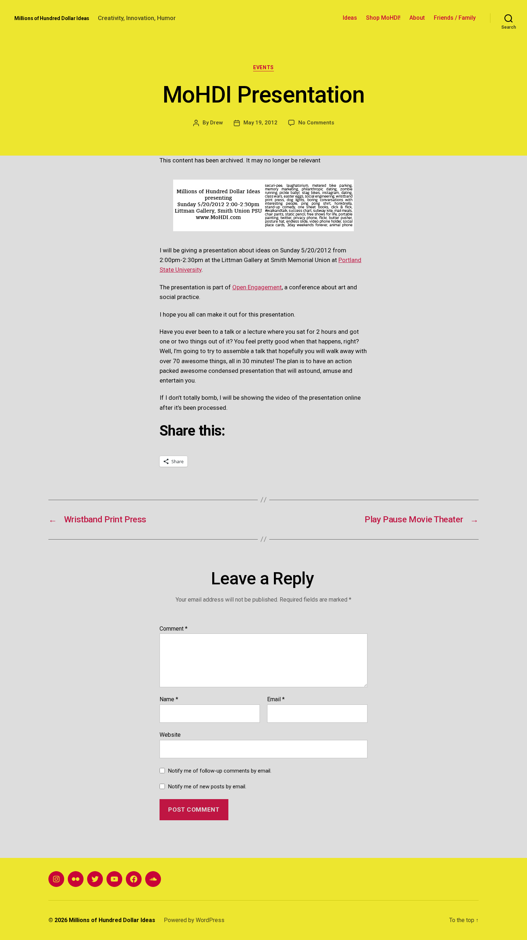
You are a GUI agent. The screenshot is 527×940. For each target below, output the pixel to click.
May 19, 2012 (260, 122)
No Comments (316, 122)
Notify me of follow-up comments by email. (219, 771)
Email (276, 699)
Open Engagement (257, 287)
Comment (173, 629)
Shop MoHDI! (383, 17)
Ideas (350, 17)
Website (170, 734)
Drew (216, 122)
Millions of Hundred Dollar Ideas (51, 18)
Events (263, 67)
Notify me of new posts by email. (207, 786)
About (417, 17)
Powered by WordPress (194, 920)
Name (169, 699)
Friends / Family (455, 17)
